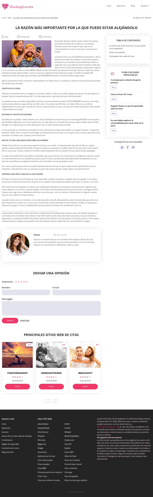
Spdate (67, 448)
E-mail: (55, 287)
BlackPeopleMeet (72, 436)
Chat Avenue (43, 432)
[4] (24, 281)
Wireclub (41, 440)
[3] (21, 281)
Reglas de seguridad (10, 444)
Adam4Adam (43, 424)
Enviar (10, 320)
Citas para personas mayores (50, 472)
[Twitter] (133, 147)
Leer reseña (17, 381)
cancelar (24, 320)
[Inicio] (17, 6)
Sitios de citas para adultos (76, 480)
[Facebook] (127, 147)
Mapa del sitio (8, 452)
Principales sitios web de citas (121, 56)
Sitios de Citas (70, 456)
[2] (18, 281)
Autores (5, 432)
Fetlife (67, 424)
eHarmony (42, 452)
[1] (16, 281)
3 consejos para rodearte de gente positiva (126, 81)
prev (47, 401)
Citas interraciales (45, 460)
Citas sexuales (44, 464)
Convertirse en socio (10, 448)
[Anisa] (17, 244)
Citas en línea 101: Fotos (121, 94)
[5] (27, 281)
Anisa (37, 234)
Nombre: (6, 287)
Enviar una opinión (117, 52)
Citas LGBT (69, 452)
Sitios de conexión (72, 460)
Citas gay (68, 472)
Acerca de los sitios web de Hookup (17, 436)
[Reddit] (122, 147)
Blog (133, 6)
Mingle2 (68, 432)
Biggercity (42, 444)
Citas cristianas (71, 468)
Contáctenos (7, 440)
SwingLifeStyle (44, 428)
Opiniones (121, 6)
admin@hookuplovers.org (108, 427)
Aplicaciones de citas (46, 456)
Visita (17, 386)
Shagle (40, 448)
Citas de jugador (71, 476)
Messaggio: (7, 299)
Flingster (41, 436)
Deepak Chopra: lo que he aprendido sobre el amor (127, 107)
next (55, 401)
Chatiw (67, 428)
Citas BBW (42, 468)
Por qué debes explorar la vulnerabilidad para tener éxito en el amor (127, 123)
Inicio (109, 6)
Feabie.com (69, 440)
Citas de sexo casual (73, 464)
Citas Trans (42, 476)
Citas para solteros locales (49, 480)
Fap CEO (68, 444)
